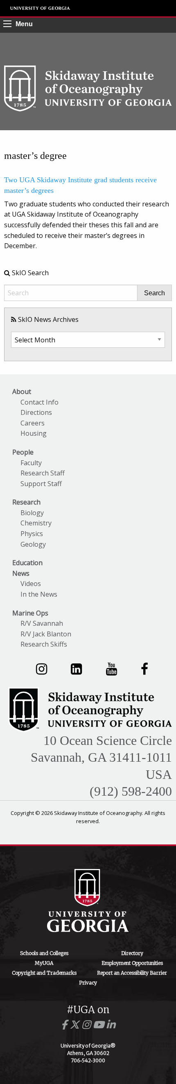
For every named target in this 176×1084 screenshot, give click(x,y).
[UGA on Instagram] (87, 1024)
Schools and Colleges (44, 953)
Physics (31, 533)
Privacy (88, 983)
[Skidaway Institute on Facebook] (144, 668)
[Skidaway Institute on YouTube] (111, 668)
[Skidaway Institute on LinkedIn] (76, 668)
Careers (32, 423)
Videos (30, 583)
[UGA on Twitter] (76, 1024)
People (23, 452)
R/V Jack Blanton (45, 633)
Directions (36, 412)
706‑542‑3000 (88, 1060)
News (20, 573)
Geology (33, 544)
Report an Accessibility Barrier (132, 973)
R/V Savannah (41, 623)
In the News (38, 594)
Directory (132, 953)
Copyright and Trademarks (44, 973)
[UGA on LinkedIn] (110, 1024)
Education (27, 562)
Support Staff (41, 483)
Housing (33, 433)
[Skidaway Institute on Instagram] (41, 668)
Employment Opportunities (132, 963)
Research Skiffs (43, 644)
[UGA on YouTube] (99, 1024)
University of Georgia (40, 8)
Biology (32, 512)
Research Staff (42, 473)
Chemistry (36, 522)
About (21, 391)
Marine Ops (30, 613)
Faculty (31, 462)
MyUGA (44, 963)
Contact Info (39, 402)
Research (26, 502)
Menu (24, 23)
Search (154, 293)
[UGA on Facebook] (65, 1024)
